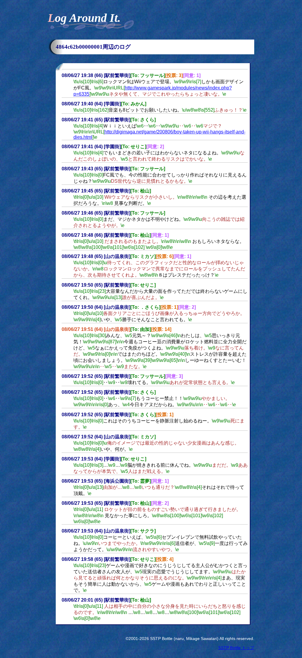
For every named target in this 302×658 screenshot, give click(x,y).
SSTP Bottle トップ (236, 647)
